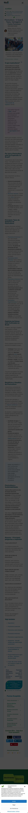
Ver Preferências (14, 808)
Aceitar (14, 801)
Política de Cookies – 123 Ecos (13, 811)
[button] (24, 786)
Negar (14, 805)
